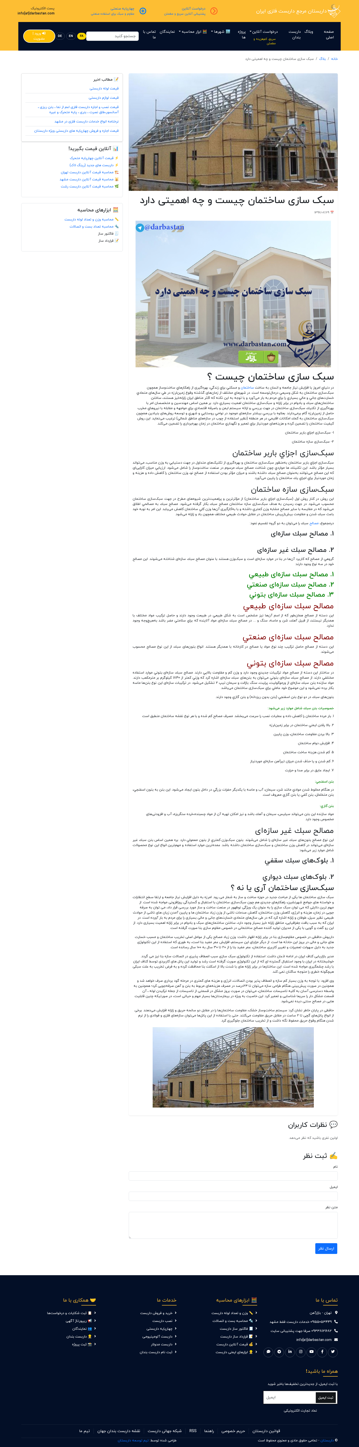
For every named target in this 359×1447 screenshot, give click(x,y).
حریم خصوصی (233, 1431)
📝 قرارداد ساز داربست (236, 1336)
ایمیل (334, 1187)
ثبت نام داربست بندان (156, 1352)
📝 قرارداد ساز (108, 241)
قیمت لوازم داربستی (104, 98)
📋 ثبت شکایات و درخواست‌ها (69, 1313)
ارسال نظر (326, 1248)
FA (82, 36)
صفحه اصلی (329, 34)
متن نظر (331, 1207)
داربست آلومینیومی (157, 1336)
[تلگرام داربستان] (279, 1352)
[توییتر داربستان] (333, 1352)
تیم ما (84, 1431)
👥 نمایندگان (82, 1329)
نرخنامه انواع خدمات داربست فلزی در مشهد (86, 121)
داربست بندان (295, 34)
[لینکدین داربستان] (290, 1352)
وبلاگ (309, 31)
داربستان (327, 1440)
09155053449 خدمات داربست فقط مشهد (301, 1322)
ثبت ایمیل (325, 1397)
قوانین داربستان (266, 1431)
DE (60, 36)
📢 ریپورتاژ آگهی (79, 1321)
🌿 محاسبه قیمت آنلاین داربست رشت (90, 186)
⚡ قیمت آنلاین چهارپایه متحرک (94, 158)
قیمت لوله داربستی (104, 88)
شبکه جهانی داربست (165, 1431)
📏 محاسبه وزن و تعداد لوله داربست (91, 219)
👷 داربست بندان (79, 1336)
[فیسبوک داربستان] (322, 1352)
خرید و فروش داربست (156, 1313)
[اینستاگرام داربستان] (301, 1352)
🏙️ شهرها (222, 31)
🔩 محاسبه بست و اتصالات (232, 1321)
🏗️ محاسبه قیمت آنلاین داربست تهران (90, 172)
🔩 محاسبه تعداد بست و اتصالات (94, 226)
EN (71, 36)
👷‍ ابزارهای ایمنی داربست (234, 1352)
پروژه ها (242, 34)
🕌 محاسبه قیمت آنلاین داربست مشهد (89, 179)
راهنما (209, 1431)
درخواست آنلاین (265, 31)
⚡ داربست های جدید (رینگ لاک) (94, 165)
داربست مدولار (161, 1344)
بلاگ (322, 59)
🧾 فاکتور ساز (108, 233)
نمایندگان (167, 31)
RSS (193, 1431)
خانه (334, 59)
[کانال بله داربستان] (268, 1352)
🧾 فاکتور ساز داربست (236, 1329)
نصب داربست (162, 1321)
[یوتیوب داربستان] (311, 1352)
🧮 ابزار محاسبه (194, 31)
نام (335, 1166)
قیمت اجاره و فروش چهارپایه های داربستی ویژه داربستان (76, 131)
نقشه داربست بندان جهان (118, 1431)
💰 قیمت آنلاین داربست (234, 1344)
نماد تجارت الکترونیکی (300, 1410)
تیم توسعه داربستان (133, 1440)
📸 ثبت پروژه (82, 1344)
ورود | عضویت (39, 36)
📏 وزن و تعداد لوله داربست (232, 1313)
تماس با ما (149, 34)
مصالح (314, 523)
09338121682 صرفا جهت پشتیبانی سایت (301, 1331)
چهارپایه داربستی (159, 1329)
